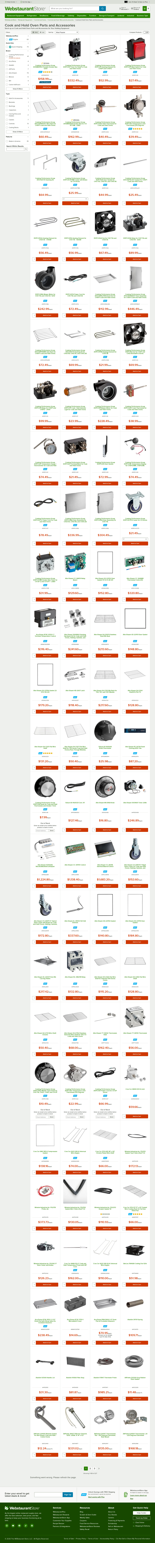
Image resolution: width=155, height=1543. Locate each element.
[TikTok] (26, 1526)
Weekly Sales (85, 1518)
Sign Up (67, 1495)
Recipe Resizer (58, 1523)
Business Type (142, 16)
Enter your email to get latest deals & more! (17, 1494)
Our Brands (112, 1515)
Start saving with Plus (96, 1497)
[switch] (146, 32)
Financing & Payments (116, 1520)
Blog (81, 1512)
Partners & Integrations (61, 1526)
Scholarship (112, 1523)
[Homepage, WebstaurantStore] (25, 8)
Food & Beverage (58, 16)
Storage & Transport (106, 16)
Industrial (130, 16)
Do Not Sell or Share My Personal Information (133, 1539)
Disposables (81, 16)
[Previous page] (81, 1468)
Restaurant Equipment (15, 16)
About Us (111, 1512)
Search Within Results (15, 146)
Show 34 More (18, 132)
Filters (8, 32)
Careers (111, 1518)
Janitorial (120, 16)
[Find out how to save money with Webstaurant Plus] (40, 72)
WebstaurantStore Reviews (90, 1526)
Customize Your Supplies (62, 1520)
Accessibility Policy (107, 1539)
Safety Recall (84, 1529)
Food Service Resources (89, 1523)
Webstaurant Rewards (61, 1515)
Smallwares (44, 16)
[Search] (26, 149)
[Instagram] (7, 1526)
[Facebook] (19, 1526)
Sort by (51, 32)
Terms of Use (93, 1539)
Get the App (26, 2)
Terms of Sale (69, 1539)
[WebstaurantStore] (25, 1508)
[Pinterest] (32, 1526)
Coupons (83, 1520)
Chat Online (139, 1522)
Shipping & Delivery (142, 1526)
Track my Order (142, 1518)
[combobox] (74, 8)
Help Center (11, 2)
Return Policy (113, 1529)
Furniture (92, 16)
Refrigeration (32, 16)
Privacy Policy (81, 1539)
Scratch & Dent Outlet (88, 1515)
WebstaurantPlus (59, 1512)
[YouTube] (13, 1526)
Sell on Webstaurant (115, 1526)
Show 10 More (18, 89)
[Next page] (99, 1468)
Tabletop (71, 16)
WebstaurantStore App (61, 1518)
